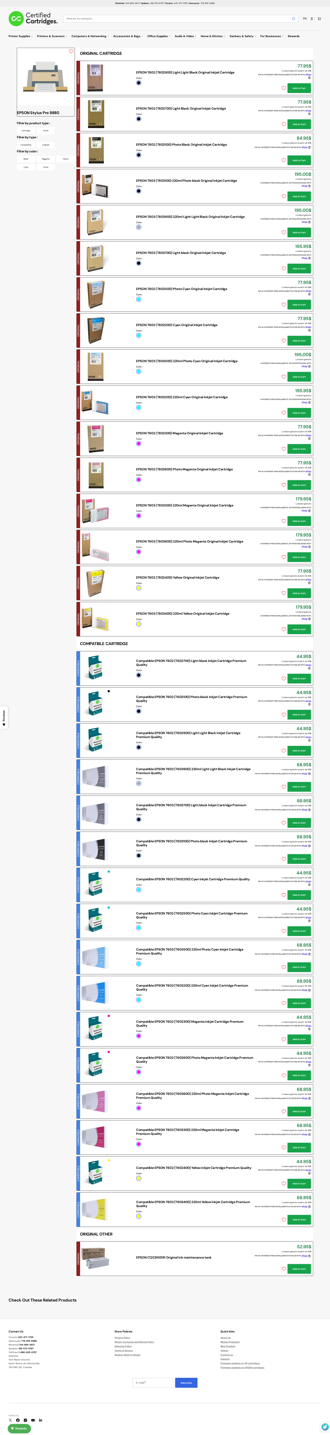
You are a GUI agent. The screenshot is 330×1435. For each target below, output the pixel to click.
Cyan (26, 167)
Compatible (26, 145)
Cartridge (26, 130)
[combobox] (181, 19)
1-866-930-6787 (28, 1352)
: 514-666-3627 (127, 3)
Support (225, 1359)
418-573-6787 (26, 1348)
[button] (305, 18)
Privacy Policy (122, 1337)
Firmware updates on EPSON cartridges (242, 1367)
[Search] (294, 19)
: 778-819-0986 (202, 3)
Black (26, 159)
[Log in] (312, 18)
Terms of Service (124, 1350)
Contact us (227, 1354)
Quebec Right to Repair (127, 1354)
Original (45, 145)
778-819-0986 (29, 1340)
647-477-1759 (25, 1337)
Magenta (46, 159)
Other (45, 130)
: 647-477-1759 (176, 3)
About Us (226, 1337)
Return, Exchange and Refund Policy (134, 1342)
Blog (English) (228, 1346)
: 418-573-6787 (152, 3)
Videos (224, 1350)
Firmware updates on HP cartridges (240, 1363)
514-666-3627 (27, 1344)
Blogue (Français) (230, 1342)
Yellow (66, 159)
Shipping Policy (123, 1346)
